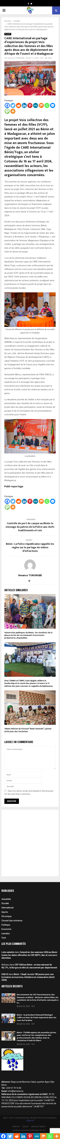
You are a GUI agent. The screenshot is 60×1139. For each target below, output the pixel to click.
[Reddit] (18, 105)
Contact (25, 1126)
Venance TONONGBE (16, 58)
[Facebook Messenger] (52, 105)
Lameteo (5, 933)
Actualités (6, 899)
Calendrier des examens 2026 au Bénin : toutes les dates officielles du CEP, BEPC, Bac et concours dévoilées (29, 955)
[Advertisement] (30, 843)
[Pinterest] (29, 105)
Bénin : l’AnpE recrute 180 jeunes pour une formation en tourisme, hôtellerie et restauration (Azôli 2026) (28, 977)
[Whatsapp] (47, 105)
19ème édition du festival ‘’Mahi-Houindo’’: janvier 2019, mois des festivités (28, 730)
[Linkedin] (24, 105)
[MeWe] (35, 105)
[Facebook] (7, 105)
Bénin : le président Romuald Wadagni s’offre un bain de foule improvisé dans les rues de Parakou (36, 1017)
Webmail (15, 1126)
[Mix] (41, 105)
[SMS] (7, 111)
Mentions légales (38, 1126)
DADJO (4, 974)
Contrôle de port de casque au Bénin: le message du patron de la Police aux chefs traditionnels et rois (30, 527)
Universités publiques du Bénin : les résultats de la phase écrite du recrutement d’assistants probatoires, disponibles (28, 635)
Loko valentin (7, 952)
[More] (12, 111)
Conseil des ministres (11, 920)
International (7, 907)
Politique (5, 925)
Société (7, 34)
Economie (6, 929)
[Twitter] (12, 105)
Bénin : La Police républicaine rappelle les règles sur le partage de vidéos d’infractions (30, 547)
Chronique (6, 916)
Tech (3, 938)
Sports (4, 912)
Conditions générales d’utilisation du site (28, 1130)
